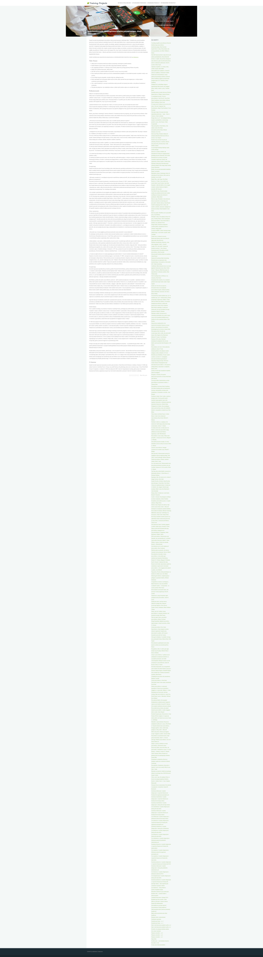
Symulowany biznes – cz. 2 (157, 921)
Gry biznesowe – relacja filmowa (158, 887)
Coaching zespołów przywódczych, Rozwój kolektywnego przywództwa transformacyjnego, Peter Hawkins (161, 45)
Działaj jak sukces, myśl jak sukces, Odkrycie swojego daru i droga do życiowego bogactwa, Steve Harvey (159, 603)
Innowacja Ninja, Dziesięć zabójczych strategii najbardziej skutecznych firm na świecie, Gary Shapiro (160, 135)
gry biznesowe (135, 57)
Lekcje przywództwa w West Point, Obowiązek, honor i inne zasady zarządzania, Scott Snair (161, 682)
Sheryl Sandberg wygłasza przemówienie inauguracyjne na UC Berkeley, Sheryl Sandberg (160, 80)
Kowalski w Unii (155, 942)
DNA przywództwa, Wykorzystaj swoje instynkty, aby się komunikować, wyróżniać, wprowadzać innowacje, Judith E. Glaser (161, 538)
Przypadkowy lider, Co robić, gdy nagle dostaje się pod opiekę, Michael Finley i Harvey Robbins (160, 650)
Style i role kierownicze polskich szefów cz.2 (161, 925)
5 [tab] (164, 25)
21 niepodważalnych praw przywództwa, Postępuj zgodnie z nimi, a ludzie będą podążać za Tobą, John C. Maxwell (160, 727)
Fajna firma (153, 939)
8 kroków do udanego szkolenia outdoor (160, 929)
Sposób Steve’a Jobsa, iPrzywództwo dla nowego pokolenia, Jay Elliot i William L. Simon (160, 51)
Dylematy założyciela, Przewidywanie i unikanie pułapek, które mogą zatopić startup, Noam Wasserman (161, 165)
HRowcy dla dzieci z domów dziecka (159, 901)
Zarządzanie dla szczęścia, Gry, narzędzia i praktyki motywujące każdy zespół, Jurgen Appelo (160, 281)
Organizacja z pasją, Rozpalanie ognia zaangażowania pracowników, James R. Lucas (160, 597)
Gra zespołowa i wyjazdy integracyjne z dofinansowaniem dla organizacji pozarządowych (160, 852)
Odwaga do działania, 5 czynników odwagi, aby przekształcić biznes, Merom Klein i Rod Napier (161, 639)
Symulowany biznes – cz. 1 (157, 923)
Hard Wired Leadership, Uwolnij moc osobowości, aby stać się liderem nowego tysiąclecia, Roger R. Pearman (160, 309)
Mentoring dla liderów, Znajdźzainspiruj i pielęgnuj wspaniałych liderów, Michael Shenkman (160, 577)
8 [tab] (169, 25)
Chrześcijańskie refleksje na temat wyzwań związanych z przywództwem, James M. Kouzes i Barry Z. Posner (160, 662)
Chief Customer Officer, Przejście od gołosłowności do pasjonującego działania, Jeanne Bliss (160, 755)
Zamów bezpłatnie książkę (157, 889)
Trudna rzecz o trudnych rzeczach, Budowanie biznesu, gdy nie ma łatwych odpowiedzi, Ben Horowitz (160, 238)
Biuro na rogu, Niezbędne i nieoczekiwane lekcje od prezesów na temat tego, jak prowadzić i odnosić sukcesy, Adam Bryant (160, 201)
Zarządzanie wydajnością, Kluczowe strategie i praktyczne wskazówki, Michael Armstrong (160, 761)
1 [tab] (158, 25)
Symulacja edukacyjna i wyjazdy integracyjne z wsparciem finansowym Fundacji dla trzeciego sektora (159, 812)
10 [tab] (172, 25)
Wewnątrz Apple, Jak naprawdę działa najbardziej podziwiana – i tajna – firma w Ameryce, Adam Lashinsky (160, 114)
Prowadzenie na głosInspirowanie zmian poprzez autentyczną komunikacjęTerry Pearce (160, 645)
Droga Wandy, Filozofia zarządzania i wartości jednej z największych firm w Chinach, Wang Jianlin (159, 226)
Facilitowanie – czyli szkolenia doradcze (160, 941)
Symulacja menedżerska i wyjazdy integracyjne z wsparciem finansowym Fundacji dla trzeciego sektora (159, 798)
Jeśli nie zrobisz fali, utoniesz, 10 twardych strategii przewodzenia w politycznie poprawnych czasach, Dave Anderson (160, 303)
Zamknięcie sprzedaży (156, 919)
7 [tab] (167, 25)
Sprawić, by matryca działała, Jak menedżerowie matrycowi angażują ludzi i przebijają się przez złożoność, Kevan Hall (160, 153)
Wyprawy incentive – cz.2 (157, 935)
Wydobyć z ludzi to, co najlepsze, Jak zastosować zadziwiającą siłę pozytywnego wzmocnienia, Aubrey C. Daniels (160, 424)
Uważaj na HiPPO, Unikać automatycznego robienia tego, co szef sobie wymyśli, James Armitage (161, 232)
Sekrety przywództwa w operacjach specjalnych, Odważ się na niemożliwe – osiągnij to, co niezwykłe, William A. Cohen (161, 688)
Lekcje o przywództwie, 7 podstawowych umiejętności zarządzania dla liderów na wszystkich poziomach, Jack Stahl (160, 656)
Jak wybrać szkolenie (156, 931)
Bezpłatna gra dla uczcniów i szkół (158, 899)
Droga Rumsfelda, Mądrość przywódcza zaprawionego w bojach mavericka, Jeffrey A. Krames (160, 623)
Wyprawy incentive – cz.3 (157, 933)
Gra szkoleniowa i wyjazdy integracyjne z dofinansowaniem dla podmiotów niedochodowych (160, 840)
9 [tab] (170, 25)
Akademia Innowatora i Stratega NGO (159, 897)
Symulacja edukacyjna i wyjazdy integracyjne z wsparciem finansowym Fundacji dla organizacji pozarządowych (160, 793)
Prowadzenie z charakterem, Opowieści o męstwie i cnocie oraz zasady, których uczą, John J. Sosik (160, 767)
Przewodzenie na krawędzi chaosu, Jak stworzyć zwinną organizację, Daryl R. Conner (159, 591)
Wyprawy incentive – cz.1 (157, 937)
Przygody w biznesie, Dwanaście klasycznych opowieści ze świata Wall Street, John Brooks (161, 376)
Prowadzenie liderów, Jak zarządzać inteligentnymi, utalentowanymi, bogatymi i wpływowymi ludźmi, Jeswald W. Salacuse (160, 702)
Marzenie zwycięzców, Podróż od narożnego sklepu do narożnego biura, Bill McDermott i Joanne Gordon (161, 773)
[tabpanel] (165, 19)
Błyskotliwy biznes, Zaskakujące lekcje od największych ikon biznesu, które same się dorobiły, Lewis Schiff (160, 175)
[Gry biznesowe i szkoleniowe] (97, 2)
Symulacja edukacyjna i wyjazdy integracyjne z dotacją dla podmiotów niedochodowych (159, 868)
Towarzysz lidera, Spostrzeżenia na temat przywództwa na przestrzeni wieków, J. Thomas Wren (160, 382)
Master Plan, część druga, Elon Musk (159, 179)
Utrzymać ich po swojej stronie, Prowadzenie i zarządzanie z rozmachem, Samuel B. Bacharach (161, 787)
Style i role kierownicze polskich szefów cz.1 (161, 927)
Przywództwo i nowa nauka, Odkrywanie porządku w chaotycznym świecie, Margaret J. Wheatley (161, 437)
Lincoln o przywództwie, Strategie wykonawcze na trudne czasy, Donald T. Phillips (160, 449)
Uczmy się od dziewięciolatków (158, 944)
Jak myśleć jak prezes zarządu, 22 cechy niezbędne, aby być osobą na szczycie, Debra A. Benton (161, 443)
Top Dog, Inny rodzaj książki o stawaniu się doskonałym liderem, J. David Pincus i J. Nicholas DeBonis (160, 473)
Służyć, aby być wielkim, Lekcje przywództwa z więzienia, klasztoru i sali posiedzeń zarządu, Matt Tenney (160, 613)
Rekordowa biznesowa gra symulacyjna (160, 891)
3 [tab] (161, 25)
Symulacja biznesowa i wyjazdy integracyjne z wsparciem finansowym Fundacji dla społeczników (161, 846)
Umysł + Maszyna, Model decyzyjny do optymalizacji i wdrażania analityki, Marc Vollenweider (160, 272)
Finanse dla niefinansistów (157, 903)
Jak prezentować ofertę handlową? (158, 907)
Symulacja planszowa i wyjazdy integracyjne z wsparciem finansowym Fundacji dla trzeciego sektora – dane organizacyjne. (161, 881)
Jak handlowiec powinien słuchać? (158, 905)
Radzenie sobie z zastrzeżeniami (158, 917)
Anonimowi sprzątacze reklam (158, 885)
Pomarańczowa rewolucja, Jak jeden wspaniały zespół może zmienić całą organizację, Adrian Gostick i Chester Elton (160, 159)
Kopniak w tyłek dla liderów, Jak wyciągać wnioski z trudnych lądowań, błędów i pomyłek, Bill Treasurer (160, 187)
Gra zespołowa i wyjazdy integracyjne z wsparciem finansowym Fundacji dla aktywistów (160, 858)
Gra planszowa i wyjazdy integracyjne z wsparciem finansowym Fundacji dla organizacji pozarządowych (160, 822)
